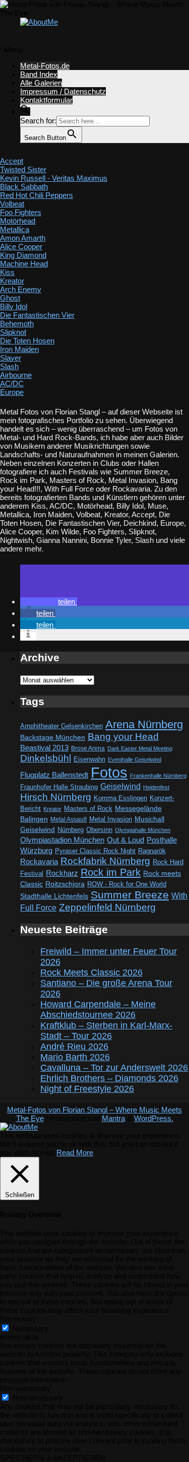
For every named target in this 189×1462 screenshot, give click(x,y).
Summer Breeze (130, 895)
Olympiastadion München (62, 840)
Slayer (10, 358)
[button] (25, 111)
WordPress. (153, 1118)
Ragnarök (152, 851)
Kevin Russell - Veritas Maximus (53, 178)
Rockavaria (39, 862)
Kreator (12, 280)
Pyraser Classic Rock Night (95, 851)
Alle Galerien (41, 83)
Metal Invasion (110, 819)
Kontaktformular (46, 100)
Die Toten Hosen (27, 340)
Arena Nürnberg (144, 724)
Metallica (14, 229)
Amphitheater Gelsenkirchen (61, 726)
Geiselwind (120, 786)
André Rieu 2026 (74, 1046)
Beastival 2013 (44, 747)
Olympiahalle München (142, 830)
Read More (74, 1152)
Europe (12, 392)
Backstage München (52, 737)
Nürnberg (70, 829)
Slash (9, 366)
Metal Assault (68, 819)
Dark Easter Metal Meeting (139, 748)
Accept (11, 161)
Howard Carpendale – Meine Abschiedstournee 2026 (98, 1009)
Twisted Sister (23, 169)
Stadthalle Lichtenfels (54, 896)
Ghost (10, 298)
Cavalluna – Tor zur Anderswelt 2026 (114, 1068)
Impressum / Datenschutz (63, 91)
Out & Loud (125, 840)
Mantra (113, 1118)
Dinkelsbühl (45, 758)
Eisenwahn (89, 759)
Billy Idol (13, 306)
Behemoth (17, 323)
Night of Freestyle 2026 (87, 1089)
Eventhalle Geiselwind (134, 759)
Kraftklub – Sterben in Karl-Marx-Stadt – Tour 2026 (106, 1030)
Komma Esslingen (120, 798)
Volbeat (12, 203)
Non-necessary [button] (25, 1388)
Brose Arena (88, 748)
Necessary (30, 1328)
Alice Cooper (21, 246)
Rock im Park (111, 872)
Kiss (7, 272)
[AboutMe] (39, 22)
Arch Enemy (20, 289)
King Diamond (23, 255)
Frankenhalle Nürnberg (158, 776)
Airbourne (16, 375)
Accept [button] (42, 1152)
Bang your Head (123, 736)
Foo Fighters (20, 212)
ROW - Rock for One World (126, 884)
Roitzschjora (65, 884)
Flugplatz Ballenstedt (54, 775)
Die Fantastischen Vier (37, 315)
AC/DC (12, 383)
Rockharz (62, 873)
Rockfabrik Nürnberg (105, 861)
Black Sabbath (24, 186)
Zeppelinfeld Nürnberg (107, 907)
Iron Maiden (19, 349)
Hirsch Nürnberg (55, 797)
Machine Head (24, 263)
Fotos (109, 772)
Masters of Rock (88, 808)
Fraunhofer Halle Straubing (59, 787)
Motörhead (17, 221)
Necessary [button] (18, 1318)
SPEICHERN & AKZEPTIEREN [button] (52, 1457)
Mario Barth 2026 (75, 1057)
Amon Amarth (22, 238)
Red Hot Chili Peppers (36, 195)
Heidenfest (156, 787)
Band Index (38, 74)
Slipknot (13, 332)
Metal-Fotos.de (45, 65)
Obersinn (99, 829)
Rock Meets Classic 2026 (91, 972)
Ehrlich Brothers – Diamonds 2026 (109, 1078)
